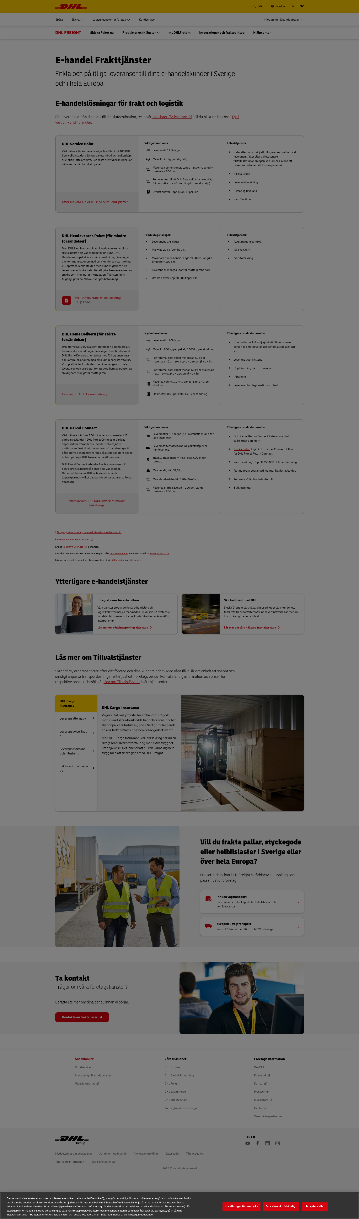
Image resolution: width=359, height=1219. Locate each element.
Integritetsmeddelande (114, 1214)
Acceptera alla (314, 1206)
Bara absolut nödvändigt (281, 1206)
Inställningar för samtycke (241, 1206)
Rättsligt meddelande (140, 1214)
